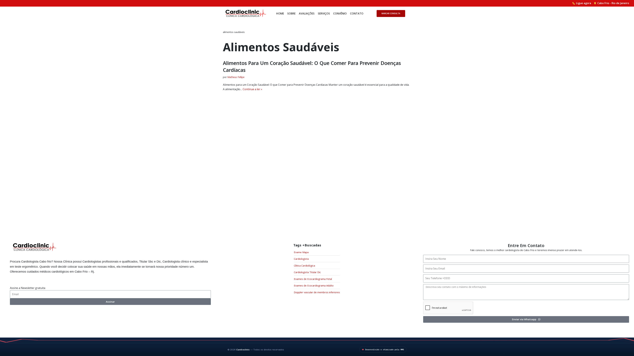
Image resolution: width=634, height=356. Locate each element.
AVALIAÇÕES (307, 13)
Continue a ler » (252, 89)
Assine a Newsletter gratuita (27, 288)
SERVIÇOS (324, 13)
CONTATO (356, 13)
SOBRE (291, 13)
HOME (280, 13)
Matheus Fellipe (236, 77)
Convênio (340, 13)
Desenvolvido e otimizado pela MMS (384, 349)
